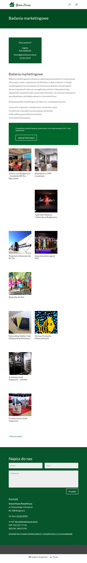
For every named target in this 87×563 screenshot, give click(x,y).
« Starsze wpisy (15, 436)
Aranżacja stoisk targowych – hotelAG (18, 378)
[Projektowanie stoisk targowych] (20, 404)
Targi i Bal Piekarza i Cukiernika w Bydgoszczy (46, 215)
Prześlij (72, 491)
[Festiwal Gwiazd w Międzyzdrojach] (46, 322)
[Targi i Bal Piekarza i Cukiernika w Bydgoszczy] (46, 201)
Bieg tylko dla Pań (16, 297)
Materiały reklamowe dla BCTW (20, 257)
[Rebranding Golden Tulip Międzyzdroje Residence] (20, 322)
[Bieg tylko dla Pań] (20, 283)
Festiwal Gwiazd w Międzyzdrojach (43, 337)
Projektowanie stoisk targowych (18, 419)
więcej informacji (26, 137)
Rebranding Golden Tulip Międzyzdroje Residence (20, 337)
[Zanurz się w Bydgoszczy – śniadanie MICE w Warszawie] (20, 159)
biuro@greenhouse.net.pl (25, 54)
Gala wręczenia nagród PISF (45, 257)
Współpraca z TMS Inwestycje (43, 174)
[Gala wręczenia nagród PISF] (46, 242)
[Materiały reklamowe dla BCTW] (20, 242)
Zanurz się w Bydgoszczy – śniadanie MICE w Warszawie (19, 176)
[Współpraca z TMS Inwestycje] (46, 159)
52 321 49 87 (25, 58)
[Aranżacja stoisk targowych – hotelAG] (20, 363)
